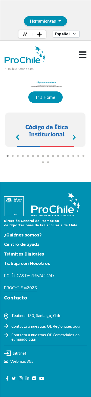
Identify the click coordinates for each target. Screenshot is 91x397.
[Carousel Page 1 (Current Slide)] (8, 156)
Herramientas (43, 21)
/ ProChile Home (15, 68)
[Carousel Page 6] (33, 156)
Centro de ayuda (21, 244)
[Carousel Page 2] (13, 156)
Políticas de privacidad (29, 275)
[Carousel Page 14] (73, 156)
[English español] (66, 34)
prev (18, 135)
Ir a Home (45, 97)
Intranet (19, 353)
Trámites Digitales (24, 254)
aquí (76, 326)
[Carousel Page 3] (18, 156)
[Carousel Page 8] (43, 156)
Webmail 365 (22, 361)
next (73, 135)
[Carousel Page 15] (78, 156)
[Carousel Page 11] (58, 156)
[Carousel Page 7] (38, 156)
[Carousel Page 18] (48, 162)
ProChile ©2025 (20, 287)
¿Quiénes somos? (23, 234)
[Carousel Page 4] (23, 156)
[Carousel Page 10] (53, 156)
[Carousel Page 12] (63, 156)
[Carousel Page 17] (43, 162)
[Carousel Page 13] (68, 156)
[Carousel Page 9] (48, 156)
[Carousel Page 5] (28, 156)
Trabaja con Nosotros (27, 263)
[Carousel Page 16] (83, 156)
